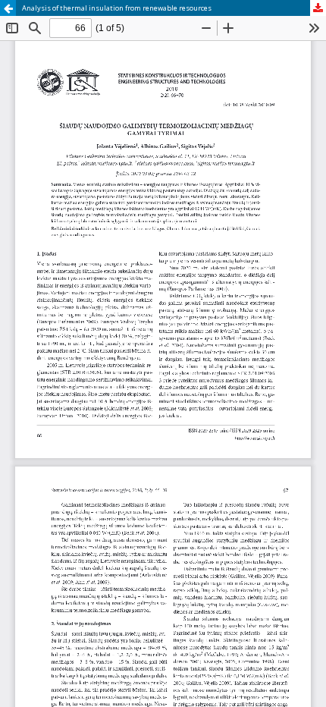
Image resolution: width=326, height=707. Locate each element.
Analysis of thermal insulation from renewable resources (117, 8)
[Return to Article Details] (8, 8)
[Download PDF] (318, 8)
